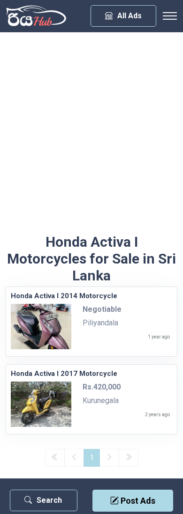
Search (49, 500)
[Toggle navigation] (169, 15)
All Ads (129, 15)
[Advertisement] (91, 137)
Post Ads (137, 501)
